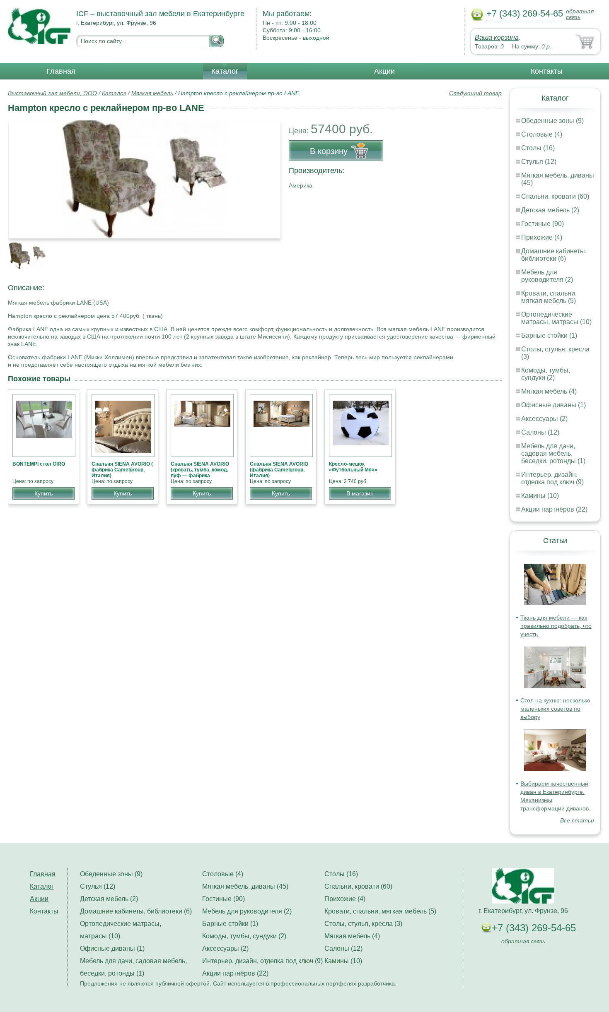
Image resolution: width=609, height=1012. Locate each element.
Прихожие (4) (541, 237)
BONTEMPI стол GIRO (38, 464)
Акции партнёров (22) (554, 509)
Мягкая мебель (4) (549, 391)
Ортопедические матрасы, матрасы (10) (556, 318)
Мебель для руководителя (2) (547, 276)
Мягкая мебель (152, 93)
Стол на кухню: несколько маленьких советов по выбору (555, 708)
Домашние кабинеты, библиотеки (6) (554, 255)
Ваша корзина (497, 37)
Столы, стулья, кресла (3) (363, 923)
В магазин (360, 493)
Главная (60, 71)
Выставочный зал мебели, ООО (52, 93)
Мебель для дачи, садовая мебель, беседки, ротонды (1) (553, 453)
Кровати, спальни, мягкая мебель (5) (549, 297)
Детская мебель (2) (550, 210)
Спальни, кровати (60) (555, 196)
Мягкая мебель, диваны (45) (245, 886)
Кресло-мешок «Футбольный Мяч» (353, 467)
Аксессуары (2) (544, 418)
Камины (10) (540, 495)
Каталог (225, 71)
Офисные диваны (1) (553, 405)
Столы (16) (538, 147)
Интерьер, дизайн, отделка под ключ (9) (552, 478)
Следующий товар (475, 93)
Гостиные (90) (542, 223)
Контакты (547, 71)
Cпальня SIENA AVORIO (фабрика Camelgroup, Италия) (279, 469)
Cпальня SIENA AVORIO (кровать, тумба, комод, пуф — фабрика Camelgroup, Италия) (200, 472)
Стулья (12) (538, 161)
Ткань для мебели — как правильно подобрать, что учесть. (556, 625)
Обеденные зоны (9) (552, 120)
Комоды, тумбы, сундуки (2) (545, 374)
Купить (43, 493)
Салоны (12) (540, 432)
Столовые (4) (541, 134)
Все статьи (577, 820)
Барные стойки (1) (549, 335)
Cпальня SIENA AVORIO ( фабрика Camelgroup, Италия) (122, 469)
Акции (384, 71)
